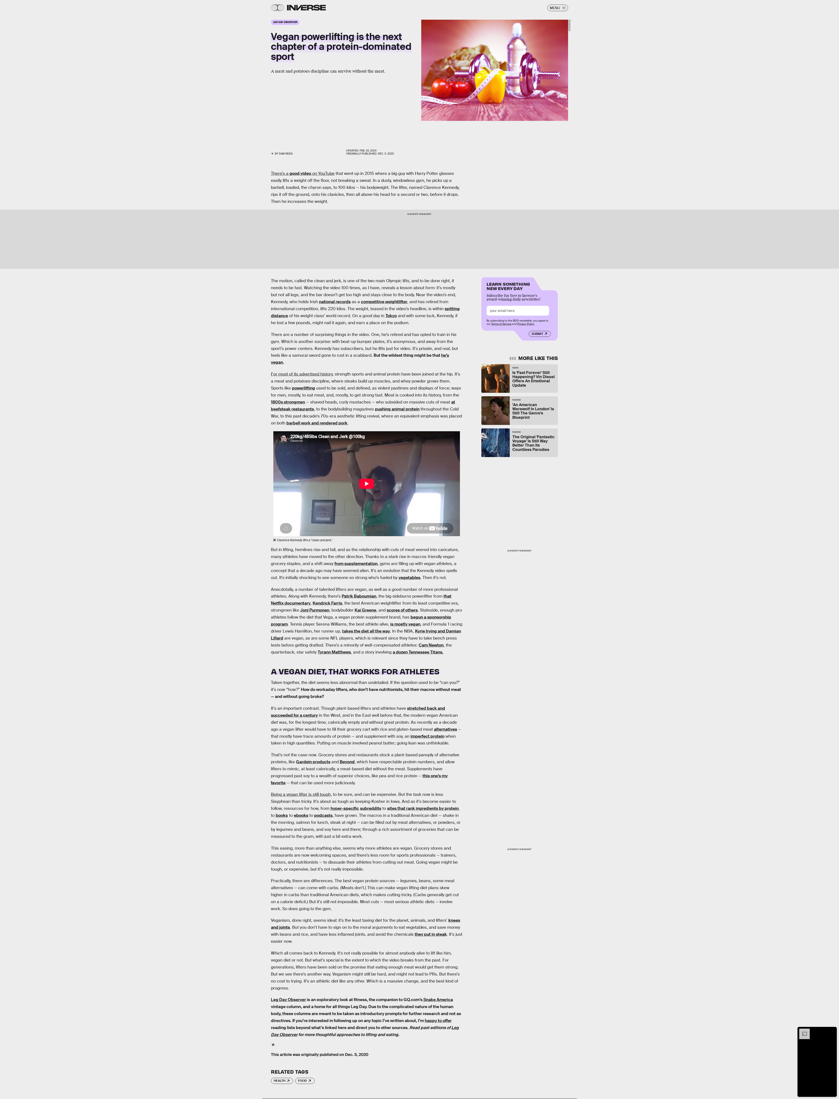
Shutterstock (570, 25)
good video (300, 173)
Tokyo (391, 315)
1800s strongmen (288, 402)
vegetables (409, 577)
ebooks (301, 815)
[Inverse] (306, 7)
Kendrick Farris (327, 603)
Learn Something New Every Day (508, 285)
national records (335, 301)
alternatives (445, 729)
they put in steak (431, 934)
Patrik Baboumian (359, 596)
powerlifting (303, 388)
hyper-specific (345, 808)
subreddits (370, 808)
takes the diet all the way (366, 631)
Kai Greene (365, 610)
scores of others (402, 610)
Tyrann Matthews (334, 652)
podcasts (323, 815)
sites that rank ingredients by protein (423, 808)
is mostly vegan (405, 624)
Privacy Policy (525, 324)
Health (279, 1081)
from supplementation (356, 563)
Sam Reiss (286, 153)
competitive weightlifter (384, 301)
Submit (537, 334)
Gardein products (313, 762)
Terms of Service (501, 324)
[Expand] (802, 1030)
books (282, 815)
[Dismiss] (832, 1030)
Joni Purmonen (314, 610)
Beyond (347, 762)
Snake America (438, 999)
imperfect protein (427, 736)
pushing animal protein (397, 409)
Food (302, 1081)
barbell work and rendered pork (316, 423)
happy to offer (438, 1020)
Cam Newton (431, 645)
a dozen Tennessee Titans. (418, 652)
